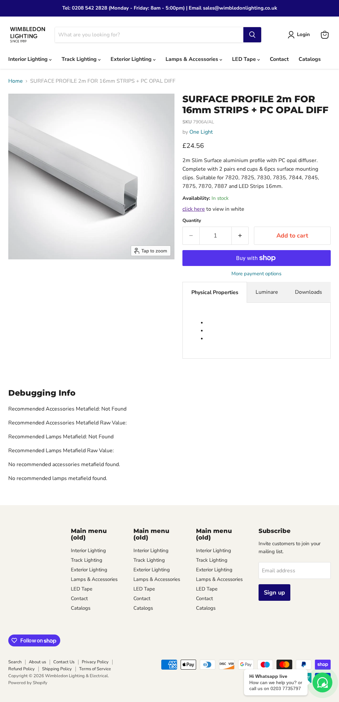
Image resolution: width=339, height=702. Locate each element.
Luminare (267, 292)
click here (193, 209)
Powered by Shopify (27, 683)
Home (15, 81)
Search (15, 662)
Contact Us (63, 662)
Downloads (308, 292)
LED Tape (244, 59)
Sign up (274, 592)
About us (37, 662)
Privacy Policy (95, 662)
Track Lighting (80, 59)
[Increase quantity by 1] (240, 236)
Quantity (191, 220)
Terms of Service (95, 669)
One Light (201, 132)
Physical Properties (214, 292)
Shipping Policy (57, 669)
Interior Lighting (28, 59)
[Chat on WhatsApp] (322, 682)
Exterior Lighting (132, 59)
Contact (279, 59)
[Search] (252, 34)
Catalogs (310, 59)
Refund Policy (21, 669)
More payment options (256, 274)
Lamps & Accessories (192, 59)
